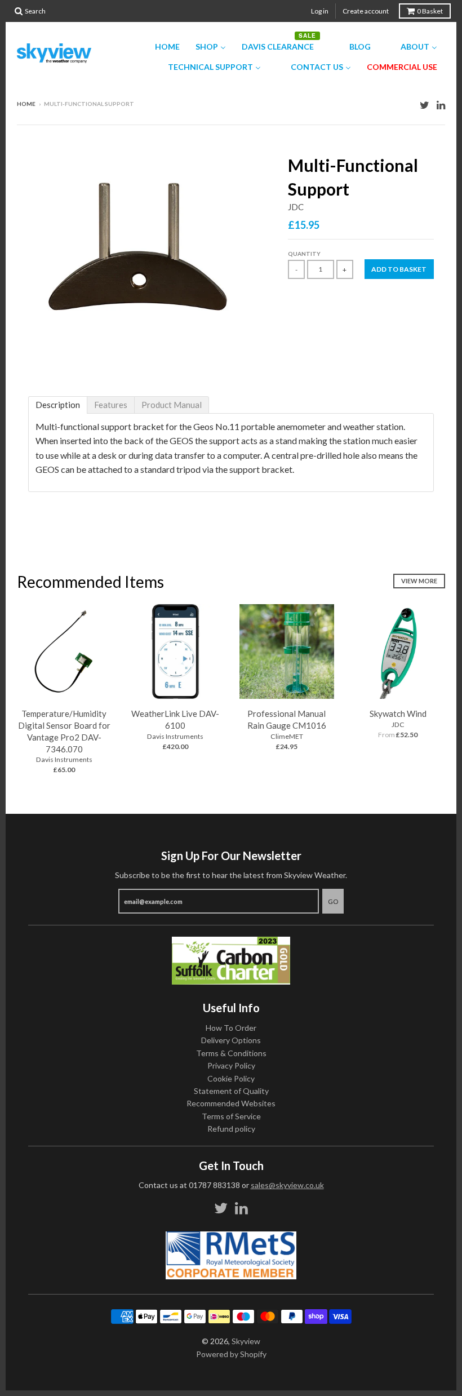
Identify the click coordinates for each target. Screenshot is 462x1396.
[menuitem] (160, 47)
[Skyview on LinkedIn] (441, 104)
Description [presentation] (57, 405)
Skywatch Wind (398, 713)
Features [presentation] (110, 405)
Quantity (304, 253)
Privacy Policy (231, 1065)
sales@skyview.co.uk (287, 1185)
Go (333, 901)
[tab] (57, 405)
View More (419, 580)
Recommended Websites (231, 1103)
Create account (366, 11)
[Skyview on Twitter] (424, 104)
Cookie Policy (231, 1078)
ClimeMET (286, 736)
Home (26, 103)
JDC (296, 207)
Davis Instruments (64, 759)
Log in (319, 11)
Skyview (246, 1341)
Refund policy (231, 1128)
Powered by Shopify (231, 1354)
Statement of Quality (231, 1091)
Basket (430, 11)
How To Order (231, 1027)
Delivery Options (231, 1040)
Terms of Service (231, 1116)
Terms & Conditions (231, 1053)
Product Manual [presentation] (171, 405)
